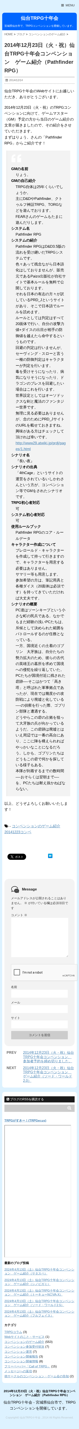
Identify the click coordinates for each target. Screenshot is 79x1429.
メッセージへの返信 (18, 1371)
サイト (15, 1018)
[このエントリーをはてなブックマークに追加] (50, 856)
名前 (14, 987)
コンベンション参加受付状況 (24, 1346)
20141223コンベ (17, 832)
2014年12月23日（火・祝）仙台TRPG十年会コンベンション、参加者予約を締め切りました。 (48, 1057)
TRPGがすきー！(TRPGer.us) (25, 1120)
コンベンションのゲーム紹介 (36, 826)
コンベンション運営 (18, 1351)
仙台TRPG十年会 (39, 18)
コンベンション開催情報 (21, 1361)
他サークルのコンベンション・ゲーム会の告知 (36, 1376)
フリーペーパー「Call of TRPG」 (27, 1366)
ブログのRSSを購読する (26, 1099)
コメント (19, 915)
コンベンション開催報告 (21, 1356)
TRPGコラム (13, 1332)
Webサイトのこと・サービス (24, 1336)
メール (15, 1002)
